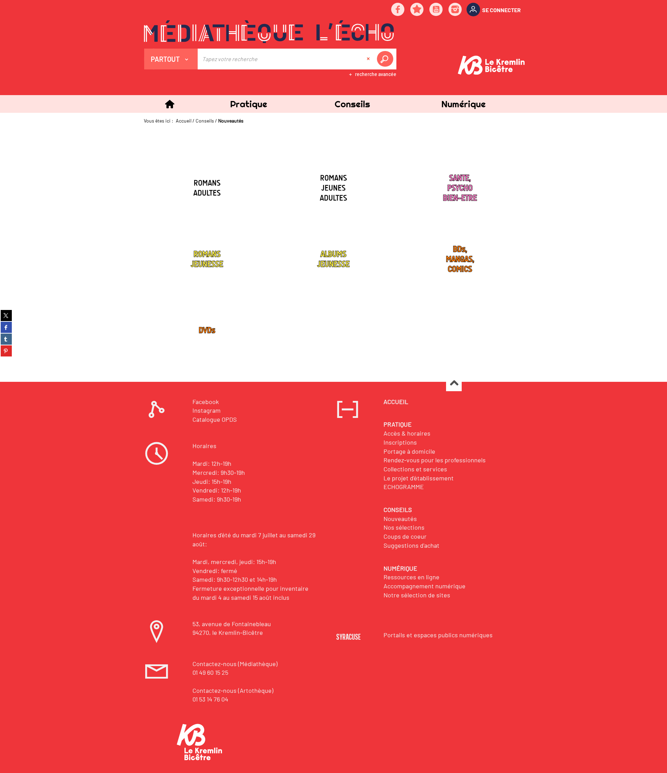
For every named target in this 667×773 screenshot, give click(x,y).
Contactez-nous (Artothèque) (232, 690)
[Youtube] (436, 10)
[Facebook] (398, 10)
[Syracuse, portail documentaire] (269, 31)
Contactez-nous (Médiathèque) (235, 663)
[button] (248, 104)
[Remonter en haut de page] (454, 383)
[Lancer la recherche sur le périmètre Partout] (386, 59)
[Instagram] (455, 10)
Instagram (206, 410)
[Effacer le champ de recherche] (369, 59)
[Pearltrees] (417, 10)
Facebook (205, 401)
